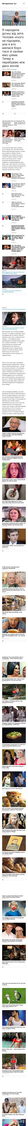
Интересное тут (9, 3)
